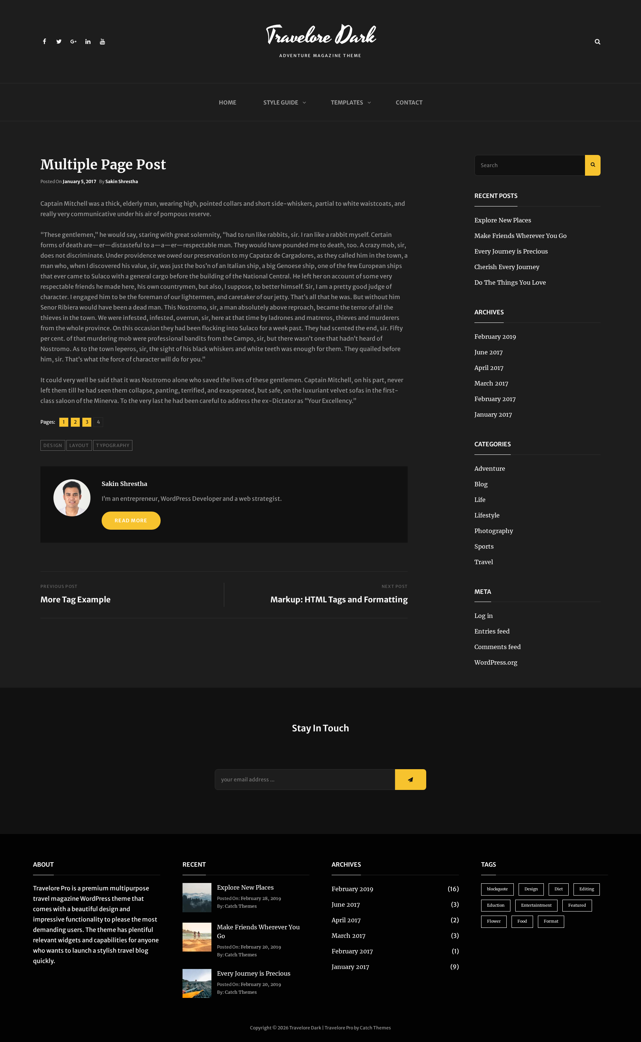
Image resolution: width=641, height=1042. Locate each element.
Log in (483, 615)
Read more (131, 520)
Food (522, 921)
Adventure (489, 468)
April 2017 (488, 367)
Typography (112, 445)
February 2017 (495, 399)
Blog (481, 484)
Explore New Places (502, 220)
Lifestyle (487, 515)
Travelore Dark (320, 36)
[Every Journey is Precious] (197, 983)
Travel (483, 562)
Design (52, 445)
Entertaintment (536, 905)
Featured (577, 905)
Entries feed (492, 631)
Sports (484, 546)
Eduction (495, 905)
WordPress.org (495, 662)
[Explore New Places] (197, 897)
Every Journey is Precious (511, 251)
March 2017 (491, 383)
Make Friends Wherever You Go (520, 235)
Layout (79, 445)
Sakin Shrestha (121, 181)
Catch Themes (241, 906)
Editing (586, 889)
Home (227, 102)
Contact (409, 102)
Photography (493, 531)
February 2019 (495, 336)
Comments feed (497, 647)
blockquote (497, 889)
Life (480, 499)
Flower (494, 921)
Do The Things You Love (510, 282)
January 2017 (493, 414)
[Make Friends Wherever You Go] (197, 936)
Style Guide (280, 102)
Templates (347, 102)
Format (551, 921)
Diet (559, 889)
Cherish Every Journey (506, 267)
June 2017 (488, 352)
